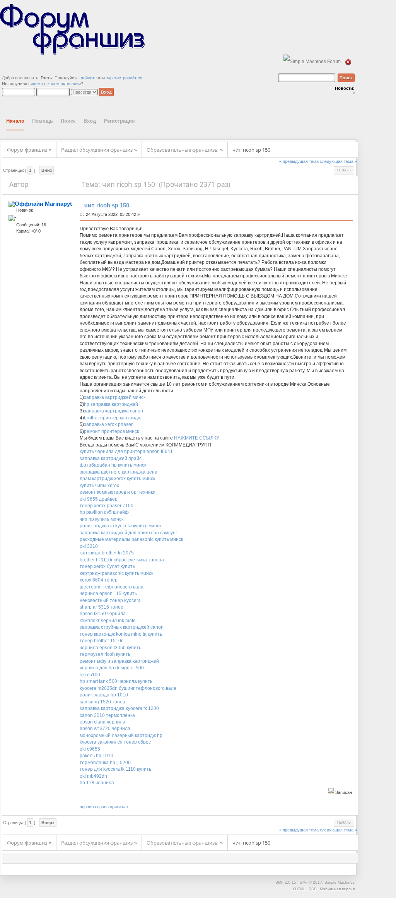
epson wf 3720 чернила (105, 728)
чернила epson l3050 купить (110, 647)
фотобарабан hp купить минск (113, 465)
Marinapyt (58, 203)
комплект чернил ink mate (108, 620)
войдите (89, 77)
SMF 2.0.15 (285, 882)
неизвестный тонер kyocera (110, 600)
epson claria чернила (102, 722)
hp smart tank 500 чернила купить (116, 681)
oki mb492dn (93, 776)
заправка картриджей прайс (111, 458)
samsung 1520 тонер (102, 702)
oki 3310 (89, 546)
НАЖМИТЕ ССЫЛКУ (196, 438)
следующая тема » (338, 161)
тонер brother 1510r (101, 640)
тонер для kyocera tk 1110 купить (115, 769)
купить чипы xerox (99, 485)
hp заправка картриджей (111, 404)
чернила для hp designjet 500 (112, 668)
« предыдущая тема (299, 161)
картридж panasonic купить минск (116, 573)
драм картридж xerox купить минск (117, 478)
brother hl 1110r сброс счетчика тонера (122, 560)
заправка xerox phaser (108, 424)
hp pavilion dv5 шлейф (104, 512)
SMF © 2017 (311, 882)
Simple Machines (339, 882)
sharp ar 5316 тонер (101, 607)
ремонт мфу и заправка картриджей (119, 661)
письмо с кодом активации (54, 83)
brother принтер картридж (112, 418)
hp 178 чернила (97, 782)
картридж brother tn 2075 (107, 553)
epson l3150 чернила (103, 613)
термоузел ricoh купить (105, 654)
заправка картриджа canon (113, 411)
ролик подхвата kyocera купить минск (120, 526)
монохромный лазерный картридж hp (121, 735)
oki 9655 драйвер (99, 499)
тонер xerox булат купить (107, 566)
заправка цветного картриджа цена (118, 472)
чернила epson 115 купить (108, 593)
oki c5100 (90, 674)
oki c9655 (90, 749)
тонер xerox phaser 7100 (106, 505)
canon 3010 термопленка (107, 715)
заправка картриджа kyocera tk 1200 (119, 708)
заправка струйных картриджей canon (122, 627)
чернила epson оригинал (104, 806)
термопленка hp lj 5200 (105, 762)
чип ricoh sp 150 (106, 205)
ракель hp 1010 (96, 755)
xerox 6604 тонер (99, 580)
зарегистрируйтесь (124, 77)
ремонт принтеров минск (111, 431)
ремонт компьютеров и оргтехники (117, 492)
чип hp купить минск (101, 519)
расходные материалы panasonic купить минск (131, 539)
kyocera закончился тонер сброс (115, 742)
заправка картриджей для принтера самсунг (128, 532)
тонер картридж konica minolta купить (121, 634)
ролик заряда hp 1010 (104, 695)
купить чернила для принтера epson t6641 (126, 451)
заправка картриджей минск (114, 397)
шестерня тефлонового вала (111, 587)
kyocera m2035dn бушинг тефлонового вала (128, 688)
